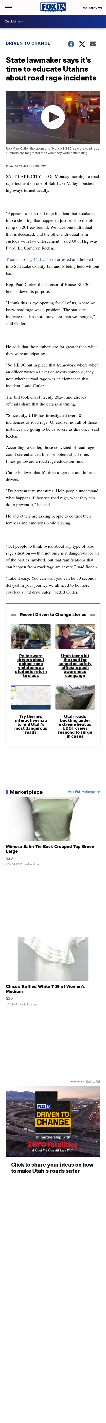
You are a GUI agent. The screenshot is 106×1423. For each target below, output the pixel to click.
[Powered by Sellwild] (93, 1081)
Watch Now (91, 7)
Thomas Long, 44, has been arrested (38, 259)
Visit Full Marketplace (84, 792)
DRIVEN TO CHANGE (28, 43)
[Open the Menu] (8, 7)
